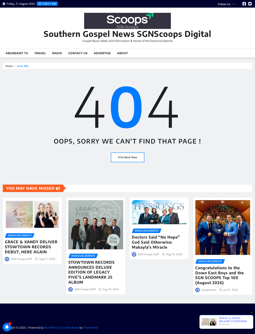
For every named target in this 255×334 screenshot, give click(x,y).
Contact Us (78, 53)
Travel (40, 53)
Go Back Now (128, 157)
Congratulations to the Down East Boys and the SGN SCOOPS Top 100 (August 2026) (219, 275)
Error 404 (22, 66)
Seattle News (70, 327)
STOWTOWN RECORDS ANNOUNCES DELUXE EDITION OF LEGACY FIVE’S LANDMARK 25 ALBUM (91, 272)
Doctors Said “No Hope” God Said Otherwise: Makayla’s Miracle (156, 242)
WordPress (51, 327)
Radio (57, 53)
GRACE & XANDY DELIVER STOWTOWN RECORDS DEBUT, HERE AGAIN (31, 246)
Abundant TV (17, 53)
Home (9, 66)
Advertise (102, 53)
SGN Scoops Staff (21, 259)
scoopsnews (208, 289)
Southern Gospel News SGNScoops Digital (127, 34)
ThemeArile (90, 327)
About (122, 53)
